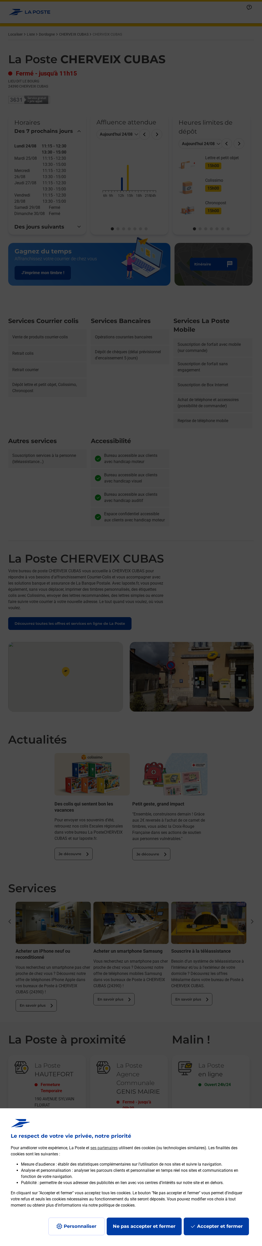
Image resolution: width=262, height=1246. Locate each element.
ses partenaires (104, 1147)
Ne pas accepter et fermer (144, 1226)
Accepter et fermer (220, 1226)
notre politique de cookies (112, 1205)
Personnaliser (80, 1226)
